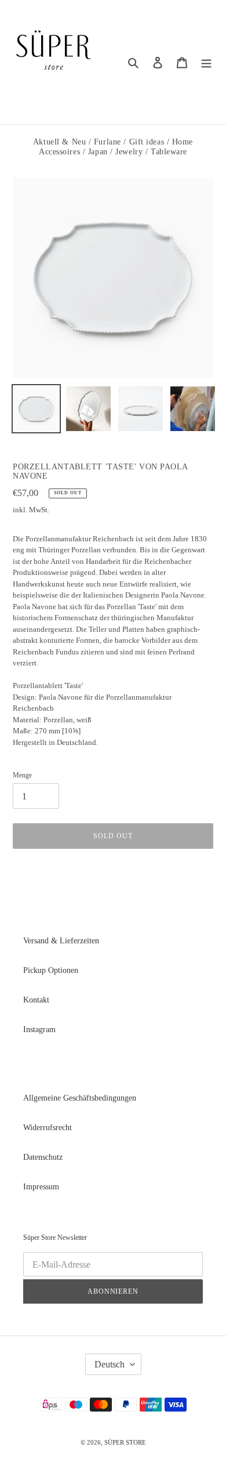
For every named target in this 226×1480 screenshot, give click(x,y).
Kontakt (36, 1000)
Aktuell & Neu (59, 141)
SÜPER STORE (125, 1442)
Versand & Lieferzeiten (61, 940)
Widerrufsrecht (47, 1127)
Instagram (39, 1029)
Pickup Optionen (50, 970)
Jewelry (129, 151)
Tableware (169, 151)
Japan (98, 151)
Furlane (107, 141)
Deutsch (109, 1364)
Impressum (41, 1186)
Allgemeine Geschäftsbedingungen (79, 1098)
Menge (22, 775)
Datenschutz (43, 1157)
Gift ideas (147, 141)
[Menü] (206, 62)
